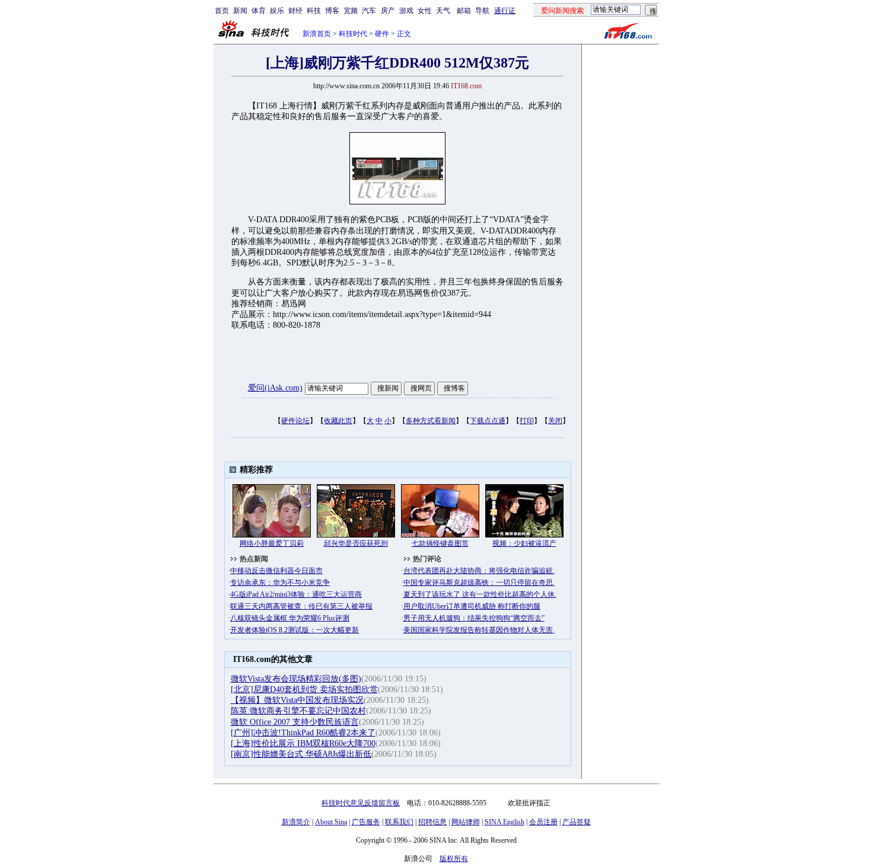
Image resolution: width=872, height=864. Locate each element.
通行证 (504, 11)
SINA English (504, 822)
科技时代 (353, 34)
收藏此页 (338, 421)
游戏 (406, 11)
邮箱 (464, 11)
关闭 (555, 421)
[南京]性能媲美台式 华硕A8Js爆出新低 (301, 754)
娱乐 (277, 11)
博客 (332, 11)
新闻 (240, 11)
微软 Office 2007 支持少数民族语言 (295, 722)
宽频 (350, 11)
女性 (425, 11)
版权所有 (454, 859)
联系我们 (399, 822)
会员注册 (543, 822)
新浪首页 (317, 34)
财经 (295, 11)
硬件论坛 (295, 421)
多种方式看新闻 (431, 421)
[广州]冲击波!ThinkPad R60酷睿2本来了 (303, 732)
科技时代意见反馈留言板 (361, 803)
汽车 (369, 11)
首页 (222, 11)
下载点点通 (487, 421)
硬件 (382, 34)
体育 (259, 11)
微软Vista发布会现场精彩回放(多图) (296, 678)
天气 (443, 11)
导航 (482, 11)
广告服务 (366, 822)
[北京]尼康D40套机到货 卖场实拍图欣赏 (304, 689)
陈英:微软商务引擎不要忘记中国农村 (298, 710)
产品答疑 (576, 822)
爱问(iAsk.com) (275, 387)
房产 (388, 11)
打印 (527, 421)
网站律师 (465, 822)
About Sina (331, 822)
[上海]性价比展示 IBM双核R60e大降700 (303, 743)
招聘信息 (432, 822)
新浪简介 (296, 822)
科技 (314, 11)
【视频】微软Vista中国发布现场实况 (297, 700)
